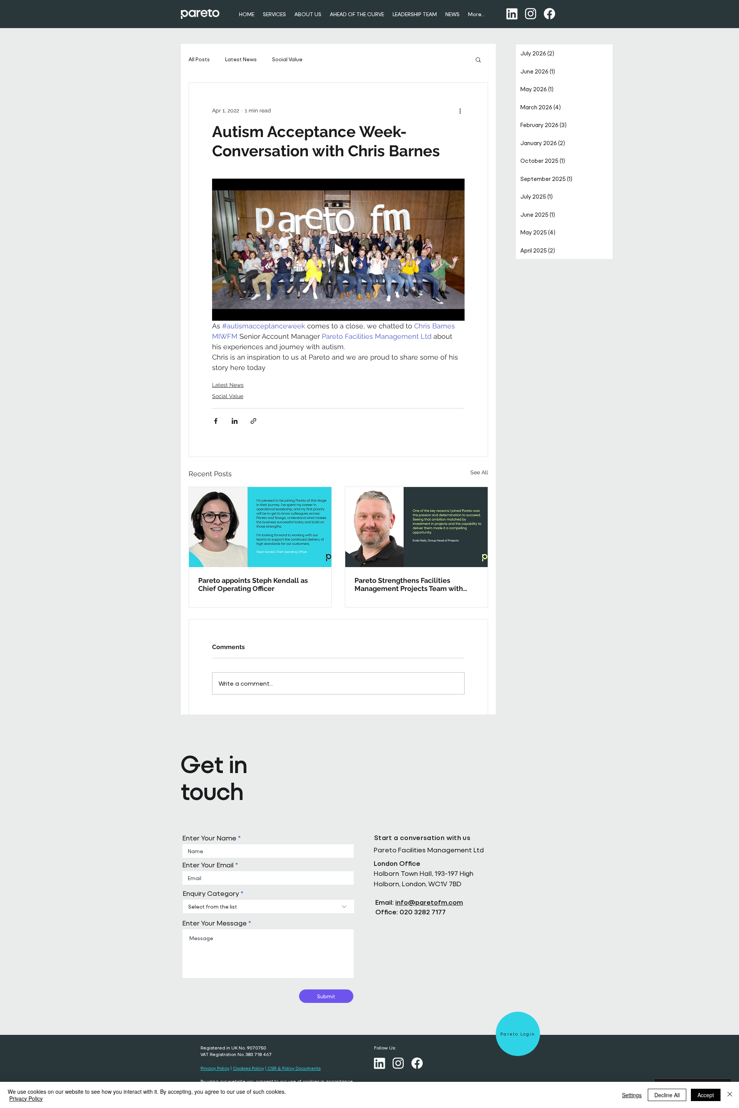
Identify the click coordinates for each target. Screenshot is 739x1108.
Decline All (667, 1095)
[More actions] (460, 110)
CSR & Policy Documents (293, 1068)
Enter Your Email (208, 865)
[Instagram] (530, 13)
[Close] (729, 1095)
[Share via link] (253, 421)
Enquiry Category (211, 893)
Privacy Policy (215, 1068)
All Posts (199, 59)
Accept (705, 1095)
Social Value (287, 59)
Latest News (241, 59)
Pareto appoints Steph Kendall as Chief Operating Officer (253, 584)
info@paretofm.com (429, 902)
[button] (478, 59)
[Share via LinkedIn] (234, 421)
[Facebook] (549, 13)
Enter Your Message (214, 923)
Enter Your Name (209, 838)
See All (479, 472)
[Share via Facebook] (215, 421)
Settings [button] (632, 1095)
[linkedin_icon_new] (511, 13)
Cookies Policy (248, 1068)
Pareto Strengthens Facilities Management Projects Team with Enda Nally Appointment (408, 584)
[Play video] (338, 250)
